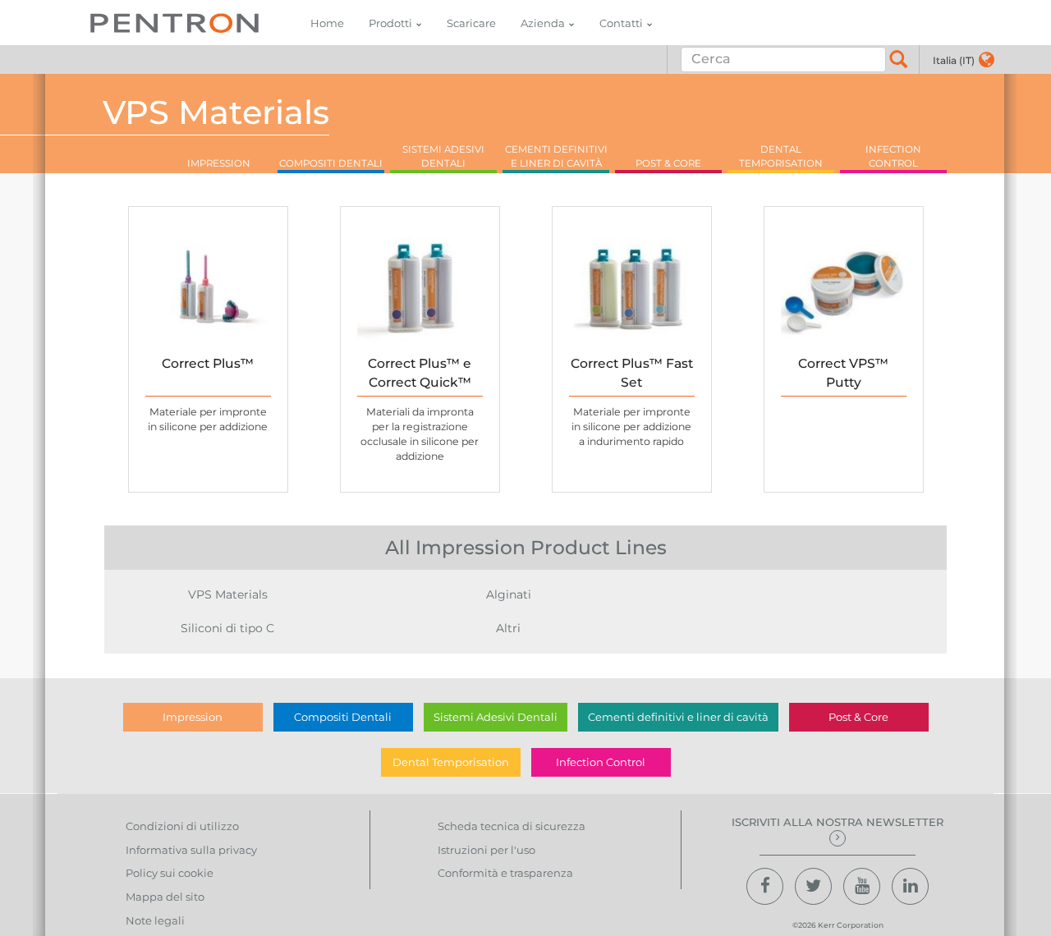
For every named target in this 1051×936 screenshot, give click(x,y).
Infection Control (600, 762)
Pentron (174, 22)
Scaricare (471, 23)
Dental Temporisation (450, 762)
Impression (193, 716)
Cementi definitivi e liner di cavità (678, 716)
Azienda (543, 23)
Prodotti (390, 23)
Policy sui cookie (169, 872)
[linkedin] (910, 886)
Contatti (621, 23)
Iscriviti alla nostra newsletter (837, 821)
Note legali (155, 920)
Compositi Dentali (343, 716)
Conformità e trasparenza (505, 872)
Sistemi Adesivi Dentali (496, 716)
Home (327, 23)
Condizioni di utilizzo (182, 826)
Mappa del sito (165, 896)
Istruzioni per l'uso (486, 849)
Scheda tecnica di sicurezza (511, 826)
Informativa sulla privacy (191, 849)
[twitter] (813, 886)
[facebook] (764, 886)
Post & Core (858, 716)
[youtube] (861, 886)
